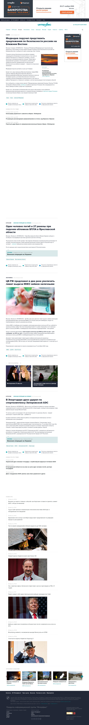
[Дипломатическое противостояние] (44, 680)
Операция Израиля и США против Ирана (28, 683)
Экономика (27, 29)
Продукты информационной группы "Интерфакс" (26, 707)
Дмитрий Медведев (18, 97)
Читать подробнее (49, 73)
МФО (7, 349)
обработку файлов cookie (66, 701)
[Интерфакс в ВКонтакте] (36, 719)
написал (14, 244)
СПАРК (7, 712)
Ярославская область (20, 259)
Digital (49, 29)
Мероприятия (50, 693)
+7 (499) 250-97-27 (53, 703)
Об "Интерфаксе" (15, 20)
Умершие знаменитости (59, 681)
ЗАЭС (16, 446)
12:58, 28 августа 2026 (18, 277)
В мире (20, 29)
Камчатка (36, 172)
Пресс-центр (25, 693)
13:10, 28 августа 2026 (36, 396)
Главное (8, 29)
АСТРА (7, 717)
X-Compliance (9, 713)
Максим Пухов (9, 446)
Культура (38, 29)
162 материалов (72, 685)
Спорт (32, 29)
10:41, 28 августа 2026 (36, 223)
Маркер (8, 716)
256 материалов (41, 685)
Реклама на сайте (41, 693)
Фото (66, 29)
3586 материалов (26, 685)
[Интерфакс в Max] (40, 719)
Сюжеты (61, 29)
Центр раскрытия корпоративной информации (40, 716)
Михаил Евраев (10, 259)
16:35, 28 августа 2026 (16, 134)
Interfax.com (22, 20)
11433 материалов (11, 685)
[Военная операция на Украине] (14, 680)
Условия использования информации (73, 716)
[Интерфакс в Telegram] (34, 719)
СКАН (32, 713)
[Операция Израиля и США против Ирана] (29, 680)
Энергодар (31, 446)
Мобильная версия (5, 20)
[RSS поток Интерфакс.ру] (38, 719)
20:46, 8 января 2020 (15, 35)
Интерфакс (44, 25)
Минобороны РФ (10, 172)
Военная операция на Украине (22, 223)
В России (14, 29)
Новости (55, 29)
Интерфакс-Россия (31, 20)
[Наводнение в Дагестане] (75, 680)
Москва (44, 29)
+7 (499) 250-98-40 (44, 703)
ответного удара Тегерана (50, 91)
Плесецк (31, 172)
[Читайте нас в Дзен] (32, 719)
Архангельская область (21, 172)
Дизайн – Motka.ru (70, 719)
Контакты (8, 693)
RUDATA (33, 714)
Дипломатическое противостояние (43, 682)
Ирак (11, 97)
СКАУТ (7, 714)
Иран (7, 97)
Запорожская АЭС (23, 446)
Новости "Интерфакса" (35, 712)
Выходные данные (70, 717)
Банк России (18, 349)
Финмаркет (39, 20)
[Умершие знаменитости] (60, 680)
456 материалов (57, 683)
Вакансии (32, 693)
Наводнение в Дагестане (72, 682)
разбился (23, 85)
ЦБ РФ (11, 349)
